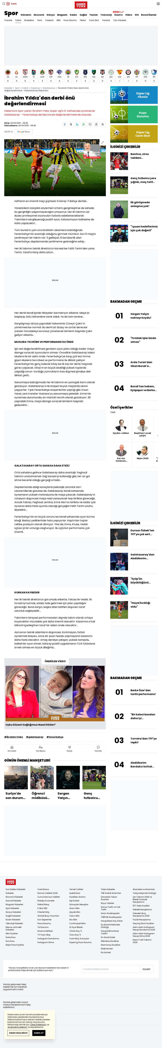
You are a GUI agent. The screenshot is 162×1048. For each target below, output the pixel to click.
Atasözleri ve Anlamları (144, 889)
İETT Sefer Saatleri (141, 905)
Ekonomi (39, 14)
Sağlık (83, 14)
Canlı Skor (94, 20)
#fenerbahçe (55, 737)
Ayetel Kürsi (74, 893)
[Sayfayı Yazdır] (96, 124)
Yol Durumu (43, 927)
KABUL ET (39, 1033)
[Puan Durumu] (134, 114)
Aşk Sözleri (74, 900)
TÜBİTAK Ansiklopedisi (111, 917)
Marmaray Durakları (110, 945)
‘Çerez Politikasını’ (38, 1024)
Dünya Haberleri (13, 912)
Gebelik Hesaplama (142, 909)
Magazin (62, 14)
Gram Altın (74, 908)
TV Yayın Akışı (43, 934)
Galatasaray (49, 88)
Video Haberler (108, 889)
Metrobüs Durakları (110, 941)
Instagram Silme (45, 942)
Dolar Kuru (11, 937)
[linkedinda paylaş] (77, 124)
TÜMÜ (112, 412)
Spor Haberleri (12, 908)
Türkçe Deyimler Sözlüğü (144, 893)
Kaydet (146, 969)
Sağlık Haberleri (13, 915)
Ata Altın (73, 919)
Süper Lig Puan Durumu (80, 942)
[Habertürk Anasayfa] (81, 4)
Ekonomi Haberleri (14, 897)
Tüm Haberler (119, 20)
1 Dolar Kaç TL (75, 931)
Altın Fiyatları (12, 933)
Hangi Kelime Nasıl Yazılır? (110, 932)
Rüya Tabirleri (107, 903)
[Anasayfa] (11, 882)
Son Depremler (44, 919)
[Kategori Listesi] (158, 4)
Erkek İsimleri (107, 948)
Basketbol (29, 20)
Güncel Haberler (13, 900)
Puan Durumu (70, 20)
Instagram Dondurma (48, 938)
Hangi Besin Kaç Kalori (112, 921)
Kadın (73, 14)
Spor (11, 13)
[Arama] (4, 4)
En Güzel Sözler (108, 937)
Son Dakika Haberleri (15, 889)
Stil (137, 14)
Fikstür (83, 20)
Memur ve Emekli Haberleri (14, 928)
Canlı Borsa (43, 889)
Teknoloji (106, 14)
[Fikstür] (134, 95)
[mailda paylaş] (90, 124)
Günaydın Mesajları (78, 904)
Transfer (8, 20)
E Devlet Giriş (43, 912)
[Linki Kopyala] (102, 124)
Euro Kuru (10, 941)
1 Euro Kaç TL (75, 934)
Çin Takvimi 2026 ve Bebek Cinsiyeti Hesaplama (142, 899)
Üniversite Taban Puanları (109, 898)
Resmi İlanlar (149, 14)
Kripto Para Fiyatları (15, 945)
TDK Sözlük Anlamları (111, 893)
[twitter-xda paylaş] (71, 124)
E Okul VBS (42, 908)
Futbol (18, 20)
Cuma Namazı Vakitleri (48, 897)
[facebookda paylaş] (64, 124)
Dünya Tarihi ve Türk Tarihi (110, 908)
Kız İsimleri (106, 952)
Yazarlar (106, 20)
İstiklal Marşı (43, 904)
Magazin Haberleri (14, 904)
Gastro (118, 14)
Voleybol (49, 20)
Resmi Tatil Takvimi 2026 (142, 941)
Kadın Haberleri (13, 919)
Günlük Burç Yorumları (48, 915)
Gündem (26, 14)
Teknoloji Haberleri (14, 923)
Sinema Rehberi (45, 931)
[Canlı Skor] (134, 134)
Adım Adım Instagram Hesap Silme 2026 (144, 934)
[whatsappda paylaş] (83, 124)
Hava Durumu (44, 923)
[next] (104, 784)
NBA (58, 20)
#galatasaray (34, 737)
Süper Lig (35, 88)
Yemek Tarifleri (76, 889)
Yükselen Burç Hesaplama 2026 (141, 914)
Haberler (8, 88)
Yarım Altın (74, 915)
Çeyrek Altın (74, 912)
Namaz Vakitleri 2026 (47, 893)
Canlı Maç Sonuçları (79, 938)
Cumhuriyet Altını (77, 923)
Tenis (39, 20)
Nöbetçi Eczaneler (45, 900)
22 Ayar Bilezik (76, 927)
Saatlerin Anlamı (77, 897)
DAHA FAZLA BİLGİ (18, 1033)
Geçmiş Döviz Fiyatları (143, 923)
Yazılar (94, 14)
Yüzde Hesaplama (142, 919)
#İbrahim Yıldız (13, 737)
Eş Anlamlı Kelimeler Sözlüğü (110, 926)
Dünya (51, 14)
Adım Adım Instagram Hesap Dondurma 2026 (144, 928)
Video (128, 14)
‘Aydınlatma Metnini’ (17, 1027)
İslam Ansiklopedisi (110, 913)
